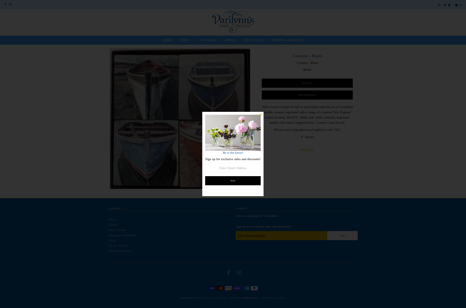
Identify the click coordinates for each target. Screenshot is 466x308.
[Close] (260, 114)
